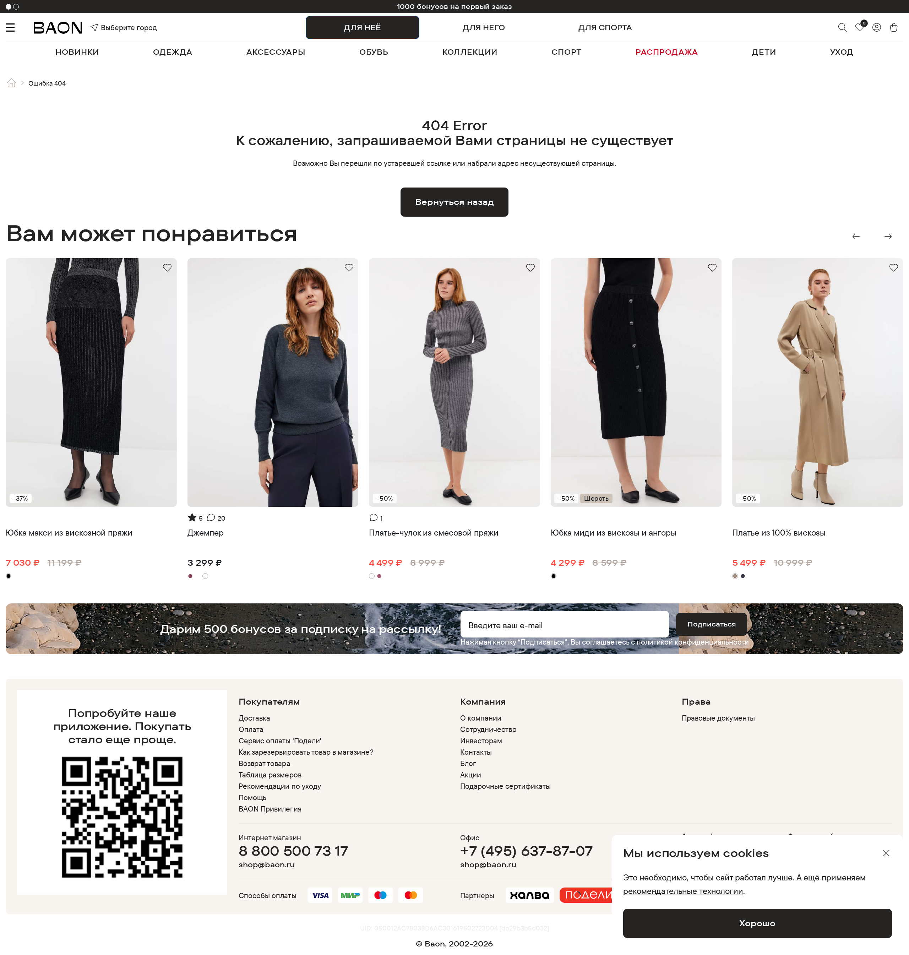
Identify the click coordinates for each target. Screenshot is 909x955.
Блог (468, 763)
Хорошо (757, 923)
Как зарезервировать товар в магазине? (306, 751)
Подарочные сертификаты (505, 786)
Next (888, 236)
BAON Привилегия (270, 808)
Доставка (254, 717)
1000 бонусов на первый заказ (454, 6)
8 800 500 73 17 (293, 850)
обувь (373, 51)
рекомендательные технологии (683, 890)
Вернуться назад (454, 201)
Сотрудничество (488, 729)
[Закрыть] (886, 853)
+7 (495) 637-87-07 (526, 850)
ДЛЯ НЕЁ (362, 27)
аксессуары (276, 51)
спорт (566, 51)
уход (842, 51)
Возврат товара (264, 763)
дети (764, 51)
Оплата (251, 729)
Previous (856, 236)
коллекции (469, 51)
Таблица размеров (270, 774)
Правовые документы (718, 717)
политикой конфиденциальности (693, 641)
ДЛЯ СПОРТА (605, 27)
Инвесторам (481, 740)
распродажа (667, 51)
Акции (470, 774)
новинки (77, 51)
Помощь (252, 797)
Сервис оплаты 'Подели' (280, 740)
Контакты (476, 751)
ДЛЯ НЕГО (484, 27)
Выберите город (114, 27)
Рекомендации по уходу (280, 786)
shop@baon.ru (267, 864)
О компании (480, 717)
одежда (172, 51)
